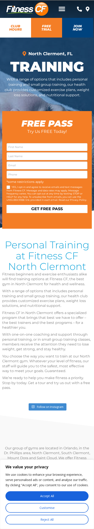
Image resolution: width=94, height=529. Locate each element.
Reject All (47, 519)
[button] (62, 9)
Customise (47, 508)
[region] (47, 494)
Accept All (47, 496)
